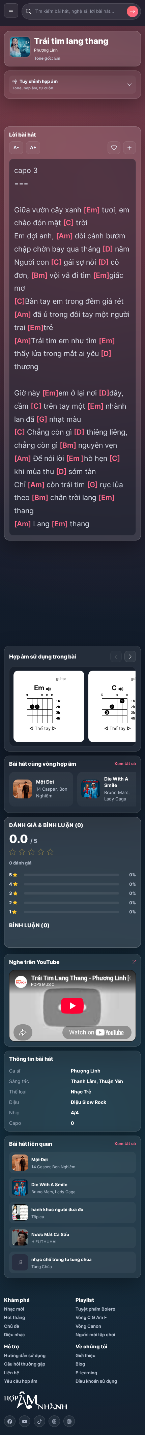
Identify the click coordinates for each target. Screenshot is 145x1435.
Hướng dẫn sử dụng (25, 1355)
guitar (61, 678)
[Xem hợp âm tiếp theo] (130, 656)
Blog (80, 1364)
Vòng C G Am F (91, 1317)
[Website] (69, 1421)
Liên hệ (11, 1372)
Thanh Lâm (83, 1081)
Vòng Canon (88, 1326)
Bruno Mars (116, 792)
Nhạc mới (14, 1309)
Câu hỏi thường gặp (24, 1364)
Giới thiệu (85, 1355)
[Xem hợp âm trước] (116, 656)
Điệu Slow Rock (88, 1102)
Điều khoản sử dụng (96, 1381)
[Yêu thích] (114, 147)
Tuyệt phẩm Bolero (95, 1309)
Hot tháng (14, 1317)
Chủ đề (11, 1326)
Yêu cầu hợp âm (20, 1381)
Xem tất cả (125, 763)
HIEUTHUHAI (43, 1241)
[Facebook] (10, 1421)
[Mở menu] (11, 10)
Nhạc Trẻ (81, 1091)
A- (16, 147)
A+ (33, 147)
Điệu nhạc (14, 1334)
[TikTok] (39, 1421)
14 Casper (46, 789)
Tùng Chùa (41, 1266)
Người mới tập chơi (95, 1334)
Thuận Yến (111, 1081)
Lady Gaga (115, 798)
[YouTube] (24, 1421)
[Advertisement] (74, 112)
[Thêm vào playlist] (129, 147)
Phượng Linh (46, 50)
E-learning (86, 1372)
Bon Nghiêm (63, 1166)
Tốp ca (37, 1216)
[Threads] (54, 1421)
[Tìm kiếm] (132, 11)
